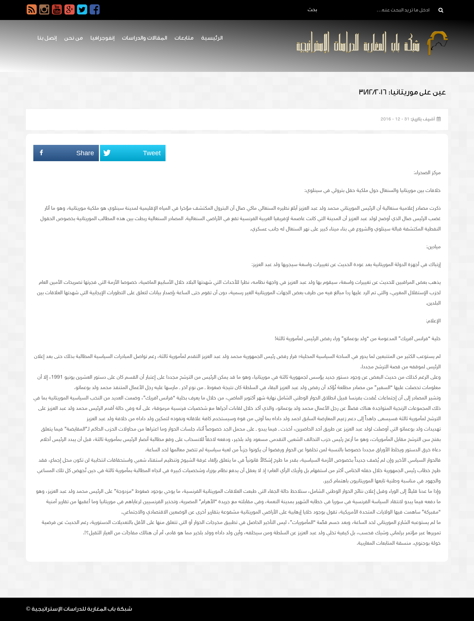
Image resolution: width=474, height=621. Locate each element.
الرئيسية (212, 38)
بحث (312, 10)
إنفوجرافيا (102, 38)
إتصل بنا (47, 38)
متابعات (184, 38)
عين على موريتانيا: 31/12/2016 (402, 92)
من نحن (73, 38)
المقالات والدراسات (144, 38)
